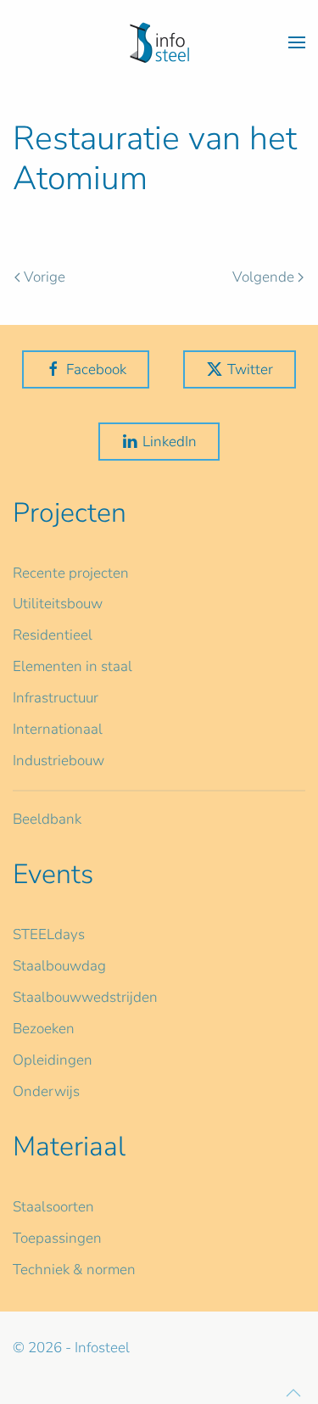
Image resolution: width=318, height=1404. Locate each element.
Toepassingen (57, 1238)
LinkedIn (169, 441)
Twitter (250, 369)
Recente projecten (71, 573)
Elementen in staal (72, 666)
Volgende (263, 277)
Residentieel (52, 635)
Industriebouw (58, 760)
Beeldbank (47, 819)
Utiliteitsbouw (58, 603)
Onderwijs (46, 1091)
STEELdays (49, 934)
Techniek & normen (74, 1269)
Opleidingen (52, 1060)
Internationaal (58, 729)
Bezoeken (44, 1028)
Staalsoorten (53, 1207)
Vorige (44, 277)
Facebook (96, 369)
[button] (296, 42)
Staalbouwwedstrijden (85, 997)
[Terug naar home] (159, 42)
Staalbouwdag (59, 966)
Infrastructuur (55, 698)
